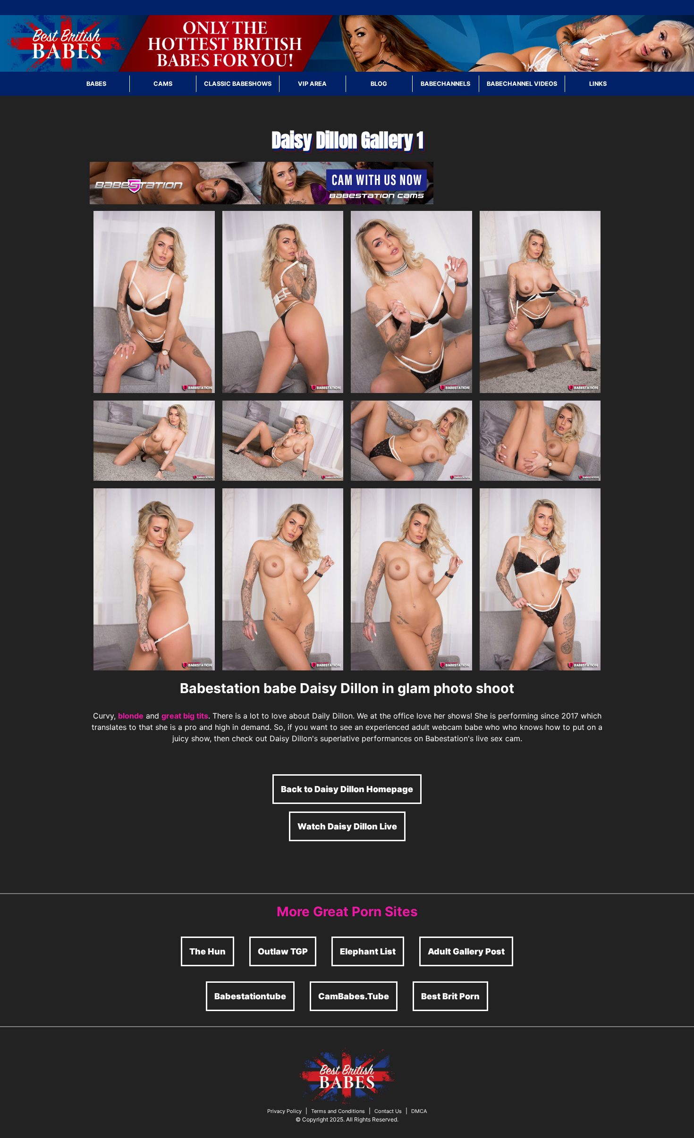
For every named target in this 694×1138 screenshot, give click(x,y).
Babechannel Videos (522, 83)
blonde (131, 715)
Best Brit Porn (450, 996)
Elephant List (368, 951)
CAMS (162, 83)
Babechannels (445, 83)
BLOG (379, 83)
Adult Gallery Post (466, 951)
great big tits (184, 715)
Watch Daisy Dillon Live (347, 826)
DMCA (419, 1111)
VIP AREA (312, 83)
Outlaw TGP (283, 951)
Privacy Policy (284, 1111)
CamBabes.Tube (353, 996)
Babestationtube (250, 996)
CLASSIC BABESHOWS (237, 83)
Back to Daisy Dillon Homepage (347, 789)
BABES (96, 83)
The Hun (207, 951)
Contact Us (388, 1111)
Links (598, 83)
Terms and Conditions (338, 1111)
